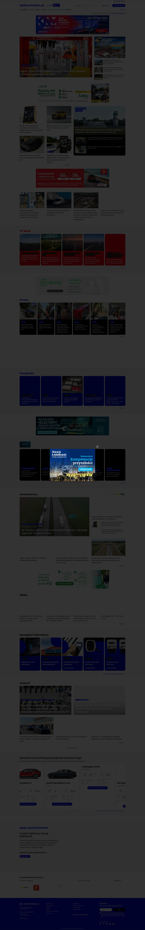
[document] (72, 465)
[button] (97, 447)
